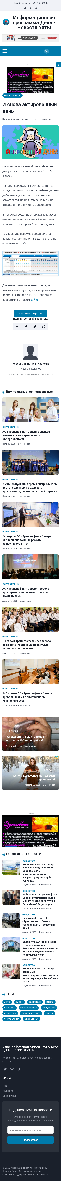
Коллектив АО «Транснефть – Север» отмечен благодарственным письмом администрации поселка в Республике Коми (40, 948)
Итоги (50, 1002)
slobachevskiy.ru (41, 1174)
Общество (28, 861)
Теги (5, 1085)
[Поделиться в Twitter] (34, 326)
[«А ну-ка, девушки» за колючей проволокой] (30, 773)
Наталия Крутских (10, 119)
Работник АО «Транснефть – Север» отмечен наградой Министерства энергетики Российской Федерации (40, 899)
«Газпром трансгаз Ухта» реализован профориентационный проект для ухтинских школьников (27, 644)
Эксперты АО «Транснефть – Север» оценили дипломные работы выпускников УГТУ (26, 540)
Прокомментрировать (30, 313)
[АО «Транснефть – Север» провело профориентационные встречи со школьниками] (30, 566)
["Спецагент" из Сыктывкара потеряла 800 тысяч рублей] (30, 734)
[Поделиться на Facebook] (26, 326)
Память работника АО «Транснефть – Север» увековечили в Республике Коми (39, 923)
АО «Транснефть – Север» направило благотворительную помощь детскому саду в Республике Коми (40, 975)
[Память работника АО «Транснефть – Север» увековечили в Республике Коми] (12, 923)
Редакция (7, 1090)
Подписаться (30, 1139)
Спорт (49, 1013)
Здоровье (35, 1002)
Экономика (31, 1019)
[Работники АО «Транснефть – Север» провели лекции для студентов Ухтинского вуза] (30, 671)
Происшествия (31, 1013)
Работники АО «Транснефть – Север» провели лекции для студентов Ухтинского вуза (27, 697)
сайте (34, 299)
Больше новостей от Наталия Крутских (30, 374)
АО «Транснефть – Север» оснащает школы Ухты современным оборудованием (26, 435)
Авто (7, 1002)
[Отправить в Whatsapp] (43, 326)
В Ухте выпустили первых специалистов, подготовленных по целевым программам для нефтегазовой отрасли (30, 487)
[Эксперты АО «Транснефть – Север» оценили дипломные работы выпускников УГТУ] (30, 514)
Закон (19, 1002)
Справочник (11, 1019)
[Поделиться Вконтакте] (17, 326)
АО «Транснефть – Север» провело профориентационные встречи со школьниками (25, 592)
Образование (12, 95)
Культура (9, 1007)
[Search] (46, 51)
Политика (10, 1013)
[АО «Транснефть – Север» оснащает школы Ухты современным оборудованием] (30, 409)
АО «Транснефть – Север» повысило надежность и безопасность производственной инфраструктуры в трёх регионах (38, 872)
